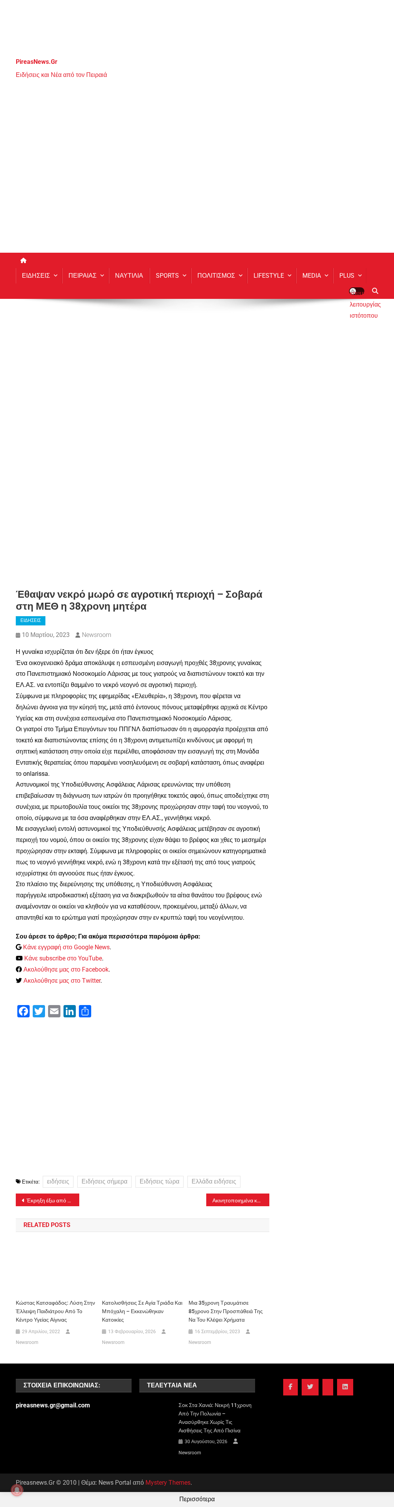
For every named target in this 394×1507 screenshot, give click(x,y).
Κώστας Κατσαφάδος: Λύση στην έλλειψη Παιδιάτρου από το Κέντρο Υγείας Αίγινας (55, 1311)
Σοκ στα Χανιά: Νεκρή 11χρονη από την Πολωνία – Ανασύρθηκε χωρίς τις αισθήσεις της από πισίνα (215, 1418)
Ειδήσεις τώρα (159, 1181)
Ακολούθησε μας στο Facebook (66, 969)
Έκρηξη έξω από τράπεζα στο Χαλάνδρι (53, 1200)
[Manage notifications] (17, 1490)
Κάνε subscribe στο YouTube (63, 958)
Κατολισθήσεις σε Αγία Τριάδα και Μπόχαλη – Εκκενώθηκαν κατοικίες (142, 1311)
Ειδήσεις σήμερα (104, 1181)
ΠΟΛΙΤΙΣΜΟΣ (216, 275)
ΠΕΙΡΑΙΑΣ (82, 275)
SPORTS (167, 275)
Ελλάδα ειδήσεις (214, 1181)
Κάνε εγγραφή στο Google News (66, 947)
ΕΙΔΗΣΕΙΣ (36, 275)
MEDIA (311, 275)
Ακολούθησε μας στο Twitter (61, 980)
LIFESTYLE (269, 275)
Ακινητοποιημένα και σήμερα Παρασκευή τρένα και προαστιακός (241, 1200)
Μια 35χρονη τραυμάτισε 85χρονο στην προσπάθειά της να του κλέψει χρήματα (226, 1311)
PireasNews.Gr (36, 61)
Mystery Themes (167, 1482)
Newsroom (96, 634)
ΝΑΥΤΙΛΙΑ (129, 275)
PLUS (346, 275)
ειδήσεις (58, 1181)
